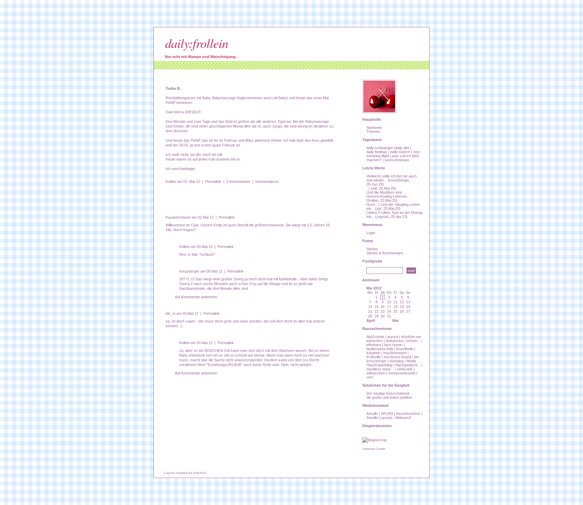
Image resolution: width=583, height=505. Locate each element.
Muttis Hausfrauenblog (391, 363)
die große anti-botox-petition (389, 397)
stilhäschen (375, 373)
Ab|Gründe (375, 337)
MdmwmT (403, 418)
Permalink (213, 181)
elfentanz (373, 345)
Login (370, 233)
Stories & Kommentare (384, 253)
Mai (395, 320)
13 (408, 302)
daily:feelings (376, 152)
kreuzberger (189, 271)
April (370, 320)
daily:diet (402, 148)
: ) (368, 188)
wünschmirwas (397, 160)
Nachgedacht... (407, 365)
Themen (373, 132)
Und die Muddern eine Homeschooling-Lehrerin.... (388, 194)
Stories (372, 249)
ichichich (199, 473)
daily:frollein (196, 42)
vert (369, 377)
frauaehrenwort (178, 217)
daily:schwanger (379, 148)
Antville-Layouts (379, 418)
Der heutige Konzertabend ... (389, 393)
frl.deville (373, 357)
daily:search (400, 152)
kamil (406, 357)
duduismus (395, 341)
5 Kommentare (238, 181)
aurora (392, 337)
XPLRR (387, 414)
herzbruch (392, 357)
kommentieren (267, 181)
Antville (372, 414)
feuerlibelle (404, 349)
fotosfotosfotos (408, 414)
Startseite (374, 127)
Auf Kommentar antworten (196, 297)
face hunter (393, 345)
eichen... (413, 341)
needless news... (380, 369)
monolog (397, 361)
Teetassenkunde (401, 373)
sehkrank (405, 369)
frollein (171, 181)
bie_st (170, 313)
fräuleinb (373, 353)
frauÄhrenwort (395, 353)
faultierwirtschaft (379, 349)
